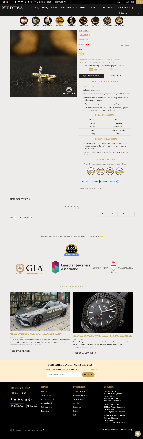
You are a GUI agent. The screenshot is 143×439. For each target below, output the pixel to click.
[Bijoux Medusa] (12, 7)
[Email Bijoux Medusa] (34, 2)
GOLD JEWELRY (49, 8)
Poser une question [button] (108, 214)
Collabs (75, 411)
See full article (21, 351)
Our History (77, 403)
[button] (138, 434)
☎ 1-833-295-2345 (44, 2)
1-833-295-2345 (117, 401)
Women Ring (98, 188)
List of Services (78, 399)
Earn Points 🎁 (46, 403)
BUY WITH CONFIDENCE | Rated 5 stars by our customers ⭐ (71, 236)
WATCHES (66, 8)
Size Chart (125, 45)
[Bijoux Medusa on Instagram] (25, 2)
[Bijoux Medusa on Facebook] (15, 2)
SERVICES (94, 8)
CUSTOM (80, 8)
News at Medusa (71, 286)
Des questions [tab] (24, 218)
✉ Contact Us (59, 2)
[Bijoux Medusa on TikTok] (32, 2)
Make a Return (46, 395)
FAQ (74, 415)
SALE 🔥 (35, 8)
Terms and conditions (110, 429)
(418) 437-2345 (112, 398)
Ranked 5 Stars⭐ (79, 391)
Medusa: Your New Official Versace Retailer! (102, 336)
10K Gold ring (84, 31)
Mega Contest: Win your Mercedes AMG (36, 334)
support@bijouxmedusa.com (115, 412)
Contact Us (77, 407)
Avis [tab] (11, 218)
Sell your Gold (46, 407)
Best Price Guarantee (80, 395)
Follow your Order (48, 399)
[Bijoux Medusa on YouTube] (18, 2)
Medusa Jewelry (22, 430)
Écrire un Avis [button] (127, 214)
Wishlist (44, 391)
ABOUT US (109, 8)
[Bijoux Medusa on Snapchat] (28, 2)
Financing (45, 411)
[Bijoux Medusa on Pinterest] (22, 2)
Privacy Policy (126, 429)
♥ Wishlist (124, 8)
